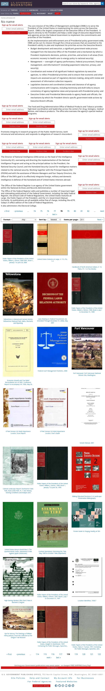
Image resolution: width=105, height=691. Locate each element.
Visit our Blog (41, 685)
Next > (100, 219)
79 (68, 211)
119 (76, 654)
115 (45, 654)
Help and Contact (39, 678)
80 (75, 211)
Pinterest (69, 685)
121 (91, 654)
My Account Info (63, 678)
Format (7, 219)
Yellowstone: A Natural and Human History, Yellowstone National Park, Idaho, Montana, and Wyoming (18, 321)
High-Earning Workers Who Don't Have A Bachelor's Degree (18, 601)
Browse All (9, 10)
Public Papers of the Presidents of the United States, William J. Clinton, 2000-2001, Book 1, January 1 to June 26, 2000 (18, 260)
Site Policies (18, 678)
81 (82, 211)
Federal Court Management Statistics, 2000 (52, 371)
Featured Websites (66, 681)
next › (49, 657)
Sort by (42, 219)
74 (35, 211)
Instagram (63, 685)
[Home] (17, 5)
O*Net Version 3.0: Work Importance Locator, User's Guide (52, 432)
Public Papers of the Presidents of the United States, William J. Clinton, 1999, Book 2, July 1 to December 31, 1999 (87, 310)
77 (55, 211)
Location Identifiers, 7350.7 (87, 601)
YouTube (66, 685)
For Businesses (85, 678)
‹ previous (18, 211)
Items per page (71, 219)
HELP (50, 13)
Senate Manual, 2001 (87, 443)
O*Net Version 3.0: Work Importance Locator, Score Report (18, 432)
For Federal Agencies (39, 681)
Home (3, 18)
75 (41, 211)
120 (83, 654)
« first (6, 211)
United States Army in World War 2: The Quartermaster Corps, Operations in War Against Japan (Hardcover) (18, 551)
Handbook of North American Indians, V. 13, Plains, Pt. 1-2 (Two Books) (87, 268)
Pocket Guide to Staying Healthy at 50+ (86, 531)
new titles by (15, 13)
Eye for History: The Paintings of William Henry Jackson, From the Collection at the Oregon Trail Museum (18, 635)
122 (99, 654)
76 (48, 211)
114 (37, 654)
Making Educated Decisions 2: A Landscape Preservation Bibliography (87, 497)
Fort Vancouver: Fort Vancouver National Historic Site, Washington (87, 374)
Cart (57, 13)
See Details (52, 668)
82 (88, 211)
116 (52, 654)
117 (60, 654)
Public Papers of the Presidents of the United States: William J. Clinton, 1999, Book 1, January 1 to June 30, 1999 (52, 485)
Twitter (59, 685)
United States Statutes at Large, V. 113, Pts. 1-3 (52, 260)
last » (54, 214)
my (40, 13)
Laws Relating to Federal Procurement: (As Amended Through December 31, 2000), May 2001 (52, 321)
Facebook (56, 685)
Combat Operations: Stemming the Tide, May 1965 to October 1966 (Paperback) (52, 552)
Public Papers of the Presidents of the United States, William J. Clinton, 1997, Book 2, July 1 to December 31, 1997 (52, 596)
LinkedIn (73, 685)
